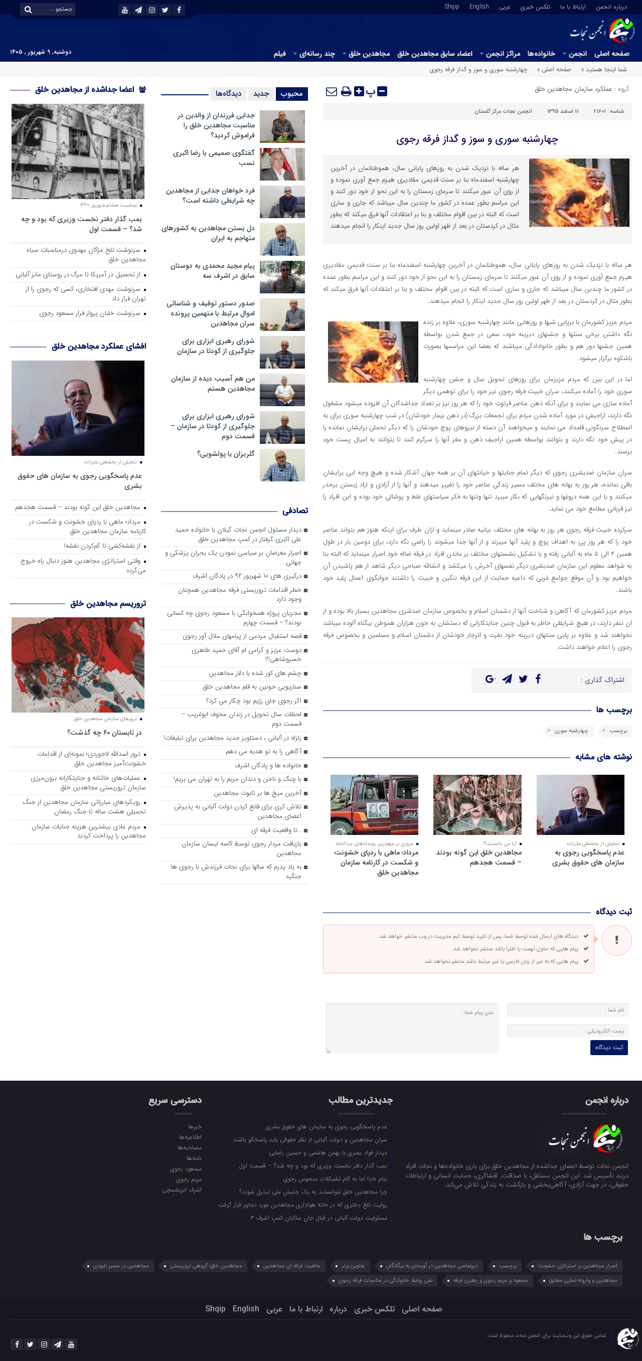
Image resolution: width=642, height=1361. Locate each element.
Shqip (452, 6)
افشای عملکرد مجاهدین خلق (99, 346)
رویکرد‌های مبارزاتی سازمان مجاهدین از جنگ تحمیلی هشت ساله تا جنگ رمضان (84, 807)
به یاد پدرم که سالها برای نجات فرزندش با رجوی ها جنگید (236, 872)
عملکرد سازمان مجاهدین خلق (573, 89)
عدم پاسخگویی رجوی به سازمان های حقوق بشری (588, 857)
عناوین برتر (353, 1266)
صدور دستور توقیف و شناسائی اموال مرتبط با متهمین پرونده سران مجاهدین (211, 313)
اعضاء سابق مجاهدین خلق (434, 53)
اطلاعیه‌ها (190, 1136)
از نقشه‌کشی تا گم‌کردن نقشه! (103, 546)
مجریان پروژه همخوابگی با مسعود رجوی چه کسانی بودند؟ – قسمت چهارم (234, 618)
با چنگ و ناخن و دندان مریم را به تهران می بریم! (237, 779)
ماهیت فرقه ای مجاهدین (291, 1266)
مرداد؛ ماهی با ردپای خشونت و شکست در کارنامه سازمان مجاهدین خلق (376, 862)
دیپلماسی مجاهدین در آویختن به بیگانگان (432, 1266)
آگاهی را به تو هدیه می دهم (263, 752)
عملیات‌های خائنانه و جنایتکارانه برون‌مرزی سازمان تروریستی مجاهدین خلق (88, 783)
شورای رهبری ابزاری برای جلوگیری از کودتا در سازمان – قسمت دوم (213, 426)
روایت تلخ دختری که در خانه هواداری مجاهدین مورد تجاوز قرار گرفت (303, 1204)
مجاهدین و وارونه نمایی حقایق (583, 1280)
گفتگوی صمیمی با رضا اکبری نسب (214, 157)
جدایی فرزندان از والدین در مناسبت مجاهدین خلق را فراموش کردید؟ (216, 125)
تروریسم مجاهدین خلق (108, 603)
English (479, 6)
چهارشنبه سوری (571, 731)
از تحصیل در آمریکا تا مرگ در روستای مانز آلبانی (79, 275)
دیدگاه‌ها (228, 94)
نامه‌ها (194, 1157)
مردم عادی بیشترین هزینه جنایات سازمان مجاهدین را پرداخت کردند (89, 831)
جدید (261, 94)
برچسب (618, 731)
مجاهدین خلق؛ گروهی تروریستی (206, 1266)
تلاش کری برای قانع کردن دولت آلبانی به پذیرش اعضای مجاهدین (237, 811)
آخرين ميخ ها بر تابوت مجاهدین (257, 793)
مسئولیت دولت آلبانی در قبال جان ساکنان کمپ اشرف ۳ (319, 1217)
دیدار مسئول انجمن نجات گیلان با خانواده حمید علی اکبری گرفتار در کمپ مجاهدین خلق (238, 535)
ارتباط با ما (573, 6)
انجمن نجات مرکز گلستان (503, 111)
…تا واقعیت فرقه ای (276, 830)
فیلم (280, 53)
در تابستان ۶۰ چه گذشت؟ (104, 732)
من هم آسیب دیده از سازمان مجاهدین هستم (213, 383)
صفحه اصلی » (554, 69)
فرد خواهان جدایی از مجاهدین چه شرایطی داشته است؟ (210, 195)
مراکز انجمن (503, 53)
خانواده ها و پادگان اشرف (268, 766)
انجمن (578, 53)
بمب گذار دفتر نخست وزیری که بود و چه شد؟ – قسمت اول (81, 224)
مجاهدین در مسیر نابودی (121, 1266)
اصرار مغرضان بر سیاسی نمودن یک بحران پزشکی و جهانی (233, 558)
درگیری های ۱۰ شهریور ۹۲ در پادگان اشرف (247, 576)
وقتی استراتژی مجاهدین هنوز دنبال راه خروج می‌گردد (83, 566)
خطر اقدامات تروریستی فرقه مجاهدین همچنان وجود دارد (239, 595)
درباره (338, 1309)
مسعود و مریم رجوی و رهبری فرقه (490, 1280)
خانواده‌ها (541, 53)
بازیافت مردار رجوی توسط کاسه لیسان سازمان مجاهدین (241, 849)
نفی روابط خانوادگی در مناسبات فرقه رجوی (385, 1280)
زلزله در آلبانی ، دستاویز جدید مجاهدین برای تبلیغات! (232, 738)
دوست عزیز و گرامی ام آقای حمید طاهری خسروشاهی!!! (246, 655)
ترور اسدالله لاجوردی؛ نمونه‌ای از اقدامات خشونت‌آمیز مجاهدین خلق (91, 759)
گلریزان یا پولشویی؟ (226, 453)
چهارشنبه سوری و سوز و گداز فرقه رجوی (477, 139)
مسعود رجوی (185, 1168)
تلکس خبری (535, 6)
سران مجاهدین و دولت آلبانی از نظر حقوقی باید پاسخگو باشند (311, 1139)
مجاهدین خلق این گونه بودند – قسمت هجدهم (479, 857)
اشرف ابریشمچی (181, 1189)
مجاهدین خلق (369, 53)
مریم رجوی (188, 1178)
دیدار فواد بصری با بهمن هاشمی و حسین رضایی (329, 1152)
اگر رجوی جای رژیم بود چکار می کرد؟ (253, 701)
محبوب (292, 94)
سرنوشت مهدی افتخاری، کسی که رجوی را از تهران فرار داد (86, 294)
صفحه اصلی (611, 53)
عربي (505, 6)
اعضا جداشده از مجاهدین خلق (85, 89)
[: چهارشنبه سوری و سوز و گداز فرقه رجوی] (332, 91)
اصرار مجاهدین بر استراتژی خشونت (577, 1266)
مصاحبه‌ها (189, 1147)
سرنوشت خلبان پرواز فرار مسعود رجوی (90, 313)
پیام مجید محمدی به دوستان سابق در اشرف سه (213, 270)
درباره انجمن (611, 6)
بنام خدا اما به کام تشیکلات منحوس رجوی (336, 1178)
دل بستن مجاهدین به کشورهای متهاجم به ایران (208, 233)
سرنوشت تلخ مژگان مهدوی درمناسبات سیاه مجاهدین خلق (86, 255)
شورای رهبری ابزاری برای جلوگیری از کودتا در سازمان (216, 346)
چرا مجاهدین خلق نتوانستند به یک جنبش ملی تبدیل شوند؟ (314, 1191)
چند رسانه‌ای (317, 53)
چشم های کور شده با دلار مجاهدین (255, 673)
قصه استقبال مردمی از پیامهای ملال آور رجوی (242, 636)
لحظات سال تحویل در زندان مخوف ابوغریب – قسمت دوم (241, 719)
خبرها (194, 1126)
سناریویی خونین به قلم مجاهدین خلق (252, 687)
